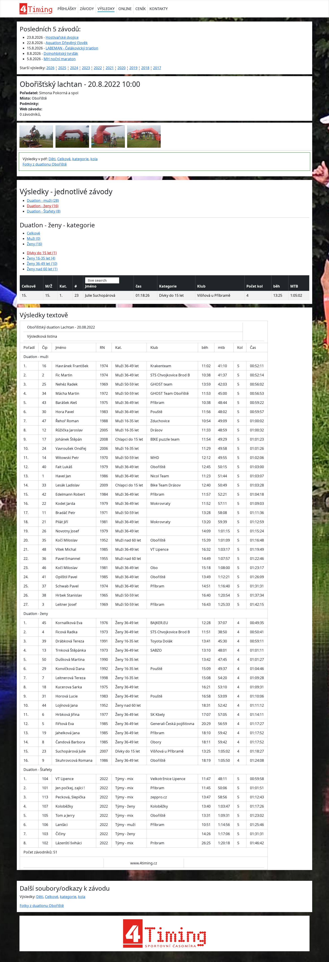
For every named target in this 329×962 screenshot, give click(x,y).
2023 (86, 67)
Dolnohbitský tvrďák (61, 53)
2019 (133, 67)
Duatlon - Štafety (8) (43, 211)
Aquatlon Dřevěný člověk (67, 42)
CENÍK (140, 8)
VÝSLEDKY (106, 8)
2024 (74, 67)
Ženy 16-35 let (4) (41, 258)
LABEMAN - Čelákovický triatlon (72, 48)
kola (94, 158)
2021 (110, 67)
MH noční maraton (60, 58)
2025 (62, 67)
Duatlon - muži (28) (43, 200)
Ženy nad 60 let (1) (42, 269)
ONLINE (125, 8)
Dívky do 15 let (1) (42, 252)
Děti (52, 158)
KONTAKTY (159, 8)
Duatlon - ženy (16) (42, 205)
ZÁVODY (87, 8)
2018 (145, 67)
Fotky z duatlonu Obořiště (45, 164)
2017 (157, 67)
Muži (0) (33, 238)
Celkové (63, 158)
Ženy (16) (34, 243)
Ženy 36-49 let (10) (42, 263)
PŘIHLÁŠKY (67, 8)
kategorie (80, 158)
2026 (50, 67)
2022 (98, 67)
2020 (122, 67)
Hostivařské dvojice (62, 37)
